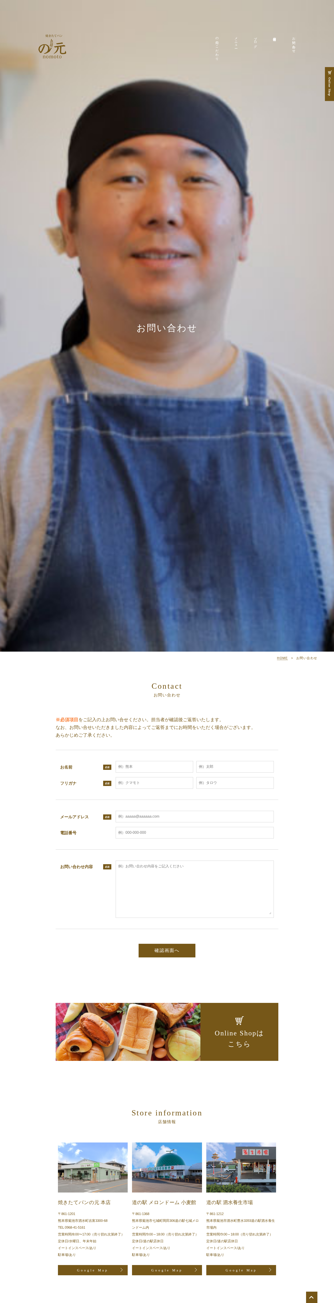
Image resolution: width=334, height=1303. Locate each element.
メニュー (236, 41)
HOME (282, 658)
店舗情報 (274, 35)
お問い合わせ (293, 43)
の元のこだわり (217, 47)
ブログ (255, 41)
